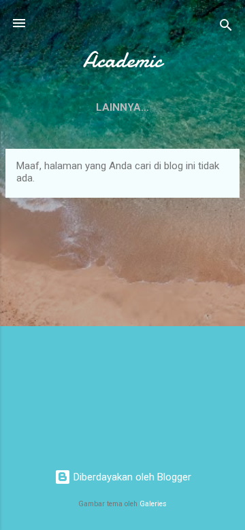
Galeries (153, 503)
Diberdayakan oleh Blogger (131, 477)
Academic (122, 60)
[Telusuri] (226, 27)
